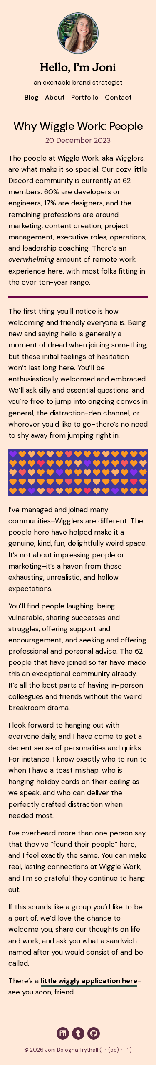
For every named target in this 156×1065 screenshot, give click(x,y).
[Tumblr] (78, 1033)
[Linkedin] (63, 1033)
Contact (118, 97)
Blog (32, 97)
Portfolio (85, 97)
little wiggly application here (89, 980)
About (55, 97)
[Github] (93, 1033)
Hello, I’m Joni (78, 68)
